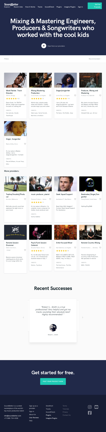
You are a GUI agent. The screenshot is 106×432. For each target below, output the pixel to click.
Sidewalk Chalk (85, 113)
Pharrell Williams (10, 161)
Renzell (16, 113)
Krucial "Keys (20, 161)
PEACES (87, 265)
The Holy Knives (60, 265)
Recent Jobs (18, 7)
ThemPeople (9, 115)
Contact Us (67, 415)
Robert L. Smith (53, 335)
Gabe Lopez (34, 113)
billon (7, 164)
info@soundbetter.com (12, 416)
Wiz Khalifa (66, 113)
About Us (32, 415)
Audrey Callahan (35, 217)
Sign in (80, 7)
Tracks (40, 7)
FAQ (30, 421)
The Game (59, 113)
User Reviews (34, 418)
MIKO (82, 265)
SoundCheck (49, 7)
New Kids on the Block (37, 115)
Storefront (49, 406)
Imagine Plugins (69, 7)
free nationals (9, 113)
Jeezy (71, 113)
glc (91, 113)
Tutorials (66, 409)
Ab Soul (95, 113)
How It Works (30, 7)
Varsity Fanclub (42, 113)
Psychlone (39, 265)
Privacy (65, 412)
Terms (65, 406)
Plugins (59, 7)
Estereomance (60, 268)
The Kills (68, 265)
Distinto (33, 265)
